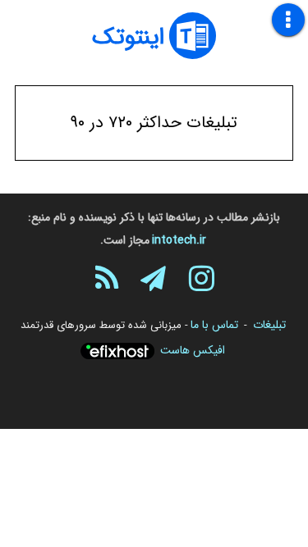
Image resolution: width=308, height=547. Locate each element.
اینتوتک (128, 38)
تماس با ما (214, 325)
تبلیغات (269, 325)
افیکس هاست (192, 350)
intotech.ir (179, 240)
